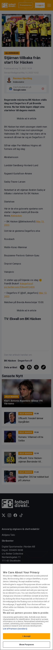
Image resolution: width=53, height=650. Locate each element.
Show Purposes (26, 644)
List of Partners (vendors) (15, 629)
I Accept (26, 636)
